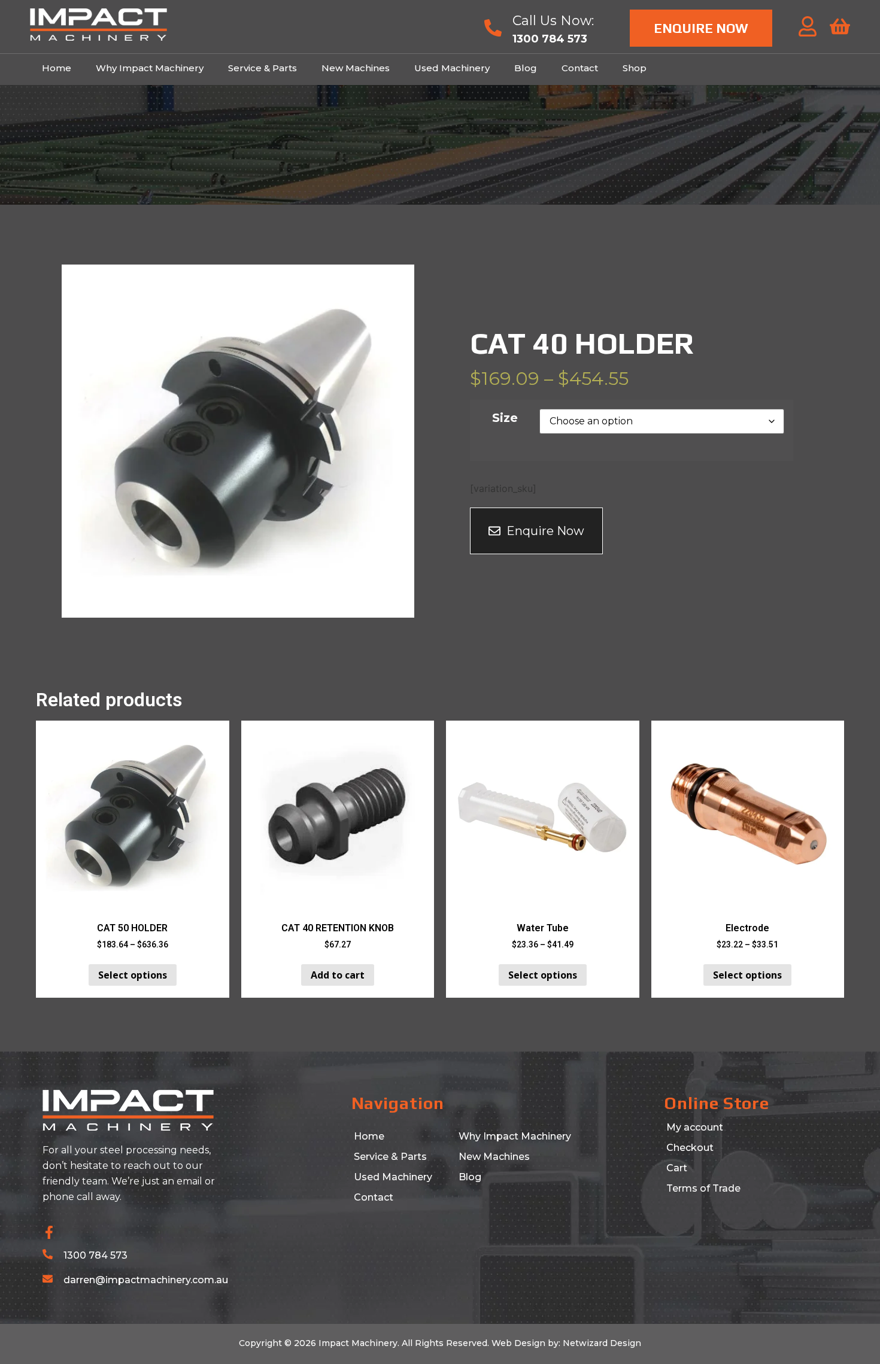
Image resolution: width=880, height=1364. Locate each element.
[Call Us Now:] (493, 28)
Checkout (690, 1147)
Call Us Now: (553, 21)
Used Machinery (452, 68)
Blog (525, 68)
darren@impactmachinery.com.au (145, 1280)
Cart (676, 1168)
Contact (580, 68)
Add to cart (338, 975)
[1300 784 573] (48, 1254)
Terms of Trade (703, 1188)
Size (505, 418)
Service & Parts (262, 68)
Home (56, 68)
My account (694, 1127)
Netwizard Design (600, 1343)
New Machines (355, 68)
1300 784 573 (95, 1255)
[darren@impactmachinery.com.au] (48, 1279)
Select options (132, 975)
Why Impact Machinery (150, 68)
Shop (635, 68)
